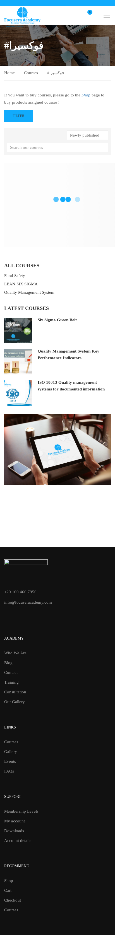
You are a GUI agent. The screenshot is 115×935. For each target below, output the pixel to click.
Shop (8, 880)
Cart (7, 890)
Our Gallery (14, 702)
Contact (11, 672)
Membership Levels (21, 811)
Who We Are (15, 653)
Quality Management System (29, 292)
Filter (19, 116)
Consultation (15, 692)
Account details (17, 840)
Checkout (12, 900)
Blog (8, 662)
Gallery (10, 751)
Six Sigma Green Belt (57, 320)
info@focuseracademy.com (28, 602)
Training (11, 682)
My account (14, 821)
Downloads (14, 831)
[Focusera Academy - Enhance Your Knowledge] (22, 15)
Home (9, 73)
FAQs (9, 771)
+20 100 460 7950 (20, 592)
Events (10, 761)
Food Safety (14, 275)
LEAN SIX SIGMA (21, 284)
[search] (104, 147)
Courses (31, 73)
